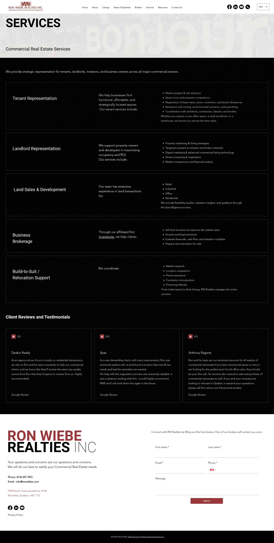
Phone (212, 462)
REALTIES (46, 441)
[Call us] (247, 7)
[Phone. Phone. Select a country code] (213, 470)
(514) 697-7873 (24, 477)
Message (160, 478)
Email (159, 462)
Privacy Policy (15, 514)
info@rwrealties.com (27, 481)
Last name (214, 447)
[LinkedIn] (235, 7)
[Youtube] (241, 7)
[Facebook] (229, 7)
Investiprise (106, 237)
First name (162, 447)
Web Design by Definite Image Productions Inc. (146, 537)
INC (85, 447)
